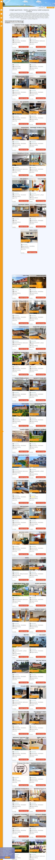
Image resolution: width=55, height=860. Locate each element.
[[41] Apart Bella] (37, 563)
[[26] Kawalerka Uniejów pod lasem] (20, 384)
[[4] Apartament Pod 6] (37, 56)
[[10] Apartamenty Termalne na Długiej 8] (37, 133)
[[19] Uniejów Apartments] (37, 281)
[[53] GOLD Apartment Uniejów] (37, 717)
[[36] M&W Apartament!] (20, 512)
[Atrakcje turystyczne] (1, 26)
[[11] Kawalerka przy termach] (20, 159)
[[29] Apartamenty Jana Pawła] (37, 409)
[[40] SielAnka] (20, 563)
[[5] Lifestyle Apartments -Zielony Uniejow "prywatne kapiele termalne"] (20, 82)
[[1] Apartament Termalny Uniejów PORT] (20, 30)
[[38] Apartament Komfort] (20, 538)
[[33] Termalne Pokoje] (37, 461)
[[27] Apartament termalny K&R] (37, 384)
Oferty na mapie (50, 7)
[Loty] (1, 18)
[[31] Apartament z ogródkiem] (37, 435)
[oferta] (13, 40)
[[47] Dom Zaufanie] (37, 640)
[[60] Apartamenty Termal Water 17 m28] (20, 820)
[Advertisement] (29, 264)
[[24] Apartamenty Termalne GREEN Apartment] (20, 358)
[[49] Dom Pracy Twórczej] (37, 666)
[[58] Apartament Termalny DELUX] (20, 794)
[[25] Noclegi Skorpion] (37, 358)
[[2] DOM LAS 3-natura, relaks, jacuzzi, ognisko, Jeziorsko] (37, 30)
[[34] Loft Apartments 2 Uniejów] (20, 486)
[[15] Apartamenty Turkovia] (20, 210)
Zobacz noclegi (23, 47)
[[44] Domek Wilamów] (20, 615)
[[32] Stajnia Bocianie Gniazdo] (20, 461)
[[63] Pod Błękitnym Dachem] (37, 846)
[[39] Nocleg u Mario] (37, 538)
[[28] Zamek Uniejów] (20, 409)
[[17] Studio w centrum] (29, 236)
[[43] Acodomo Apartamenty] (37, 589)
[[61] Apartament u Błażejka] (37, 820)
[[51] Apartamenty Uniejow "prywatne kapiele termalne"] (37, 692)
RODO (7, 855)
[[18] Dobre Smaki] (20, 281)
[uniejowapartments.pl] (1, 1)
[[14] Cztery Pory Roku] (37, 184)
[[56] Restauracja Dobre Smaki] (20, 769)
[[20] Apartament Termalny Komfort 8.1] (20, 307)
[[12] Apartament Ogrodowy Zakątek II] (37, 159)
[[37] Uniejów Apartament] (37, 512)
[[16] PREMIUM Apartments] (37, 210)
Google (7, 848)
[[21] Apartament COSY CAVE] (37, 307)
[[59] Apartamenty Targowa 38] (37, 794)
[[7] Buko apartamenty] (20, 107)
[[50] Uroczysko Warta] (20, 692)
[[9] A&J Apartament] (20, 133)
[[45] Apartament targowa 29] (37, 615)
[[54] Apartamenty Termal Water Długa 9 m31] (20, 743)
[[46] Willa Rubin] (20, 640)
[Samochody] (1, 22)
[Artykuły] (1, 14)
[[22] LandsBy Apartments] (20, 332)
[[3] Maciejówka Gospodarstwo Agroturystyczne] (20, 56)
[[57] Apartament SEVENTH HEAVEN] (37, 769)
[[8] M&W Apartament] (37, 107)
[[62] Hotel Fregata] (20, 846)
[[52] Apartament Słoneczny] (20, 717)
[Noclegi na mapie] (1, 10)
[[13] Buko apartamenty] (20, 184)
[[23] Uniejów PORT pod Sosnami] (37, 332)
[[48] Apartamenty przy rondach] (20, 666)
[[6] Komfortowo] (37, 82)
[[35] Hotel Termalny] (37, 486)
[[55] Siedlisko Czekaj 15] (37, 743)
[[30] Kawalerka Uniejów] (20, 435)
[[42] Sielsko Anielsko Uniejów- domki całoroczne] (20, 589)
